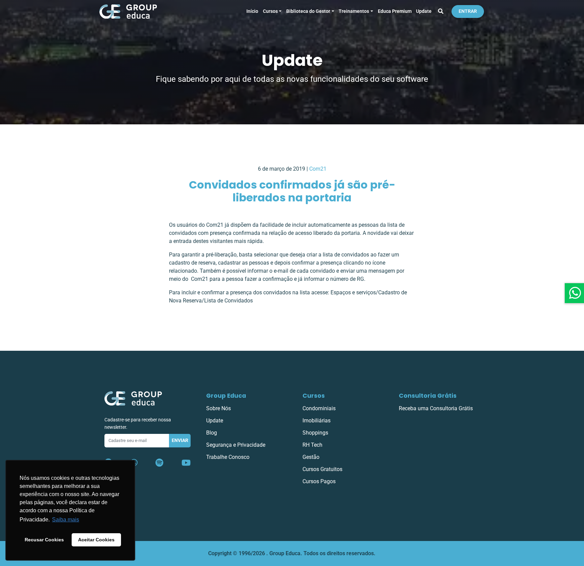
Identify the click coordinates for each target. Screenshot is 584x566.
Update (424, 11)
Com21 (317, 169)
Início (252, 11)
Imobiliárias (316, 420)
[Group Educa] (133, 398)
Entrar (468, 11)
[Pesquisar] (440, 11)
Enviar (180, 440)
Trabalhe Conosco (227, 457)
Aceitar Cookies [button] (96, 539)
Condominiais (319, 408)
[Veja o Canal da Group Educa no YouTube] (186, 463)
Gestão (310, 457)
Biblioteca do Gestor (308, 11)
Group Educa (226, 396)
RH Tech (312, 445)
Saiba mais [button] (65, 519)
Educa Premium (395, 11)
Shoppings (315, 432)
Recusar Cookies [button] (44, 539)
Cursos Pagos (319, 481)
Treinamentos (354, 11)
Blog (211, 432)
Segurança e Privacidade (235, 445)
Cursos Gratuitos (322, 469)
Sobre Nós (218, 408)
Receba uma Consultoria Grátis (436, 408)
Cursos (270, 11)
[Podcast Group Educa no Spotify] (159, 463)
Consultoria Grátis (428, 396)
